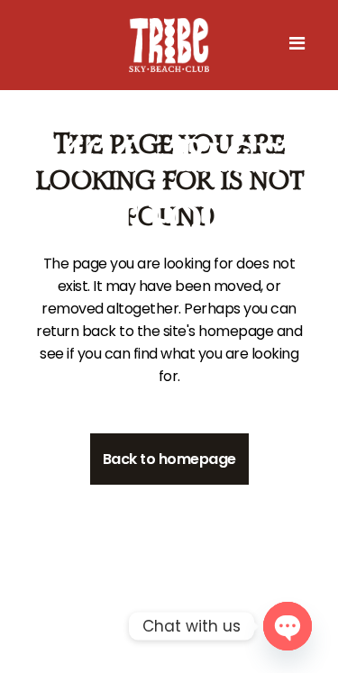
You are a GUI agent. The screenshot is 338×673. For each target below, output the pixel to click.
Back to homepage (169, 459)
